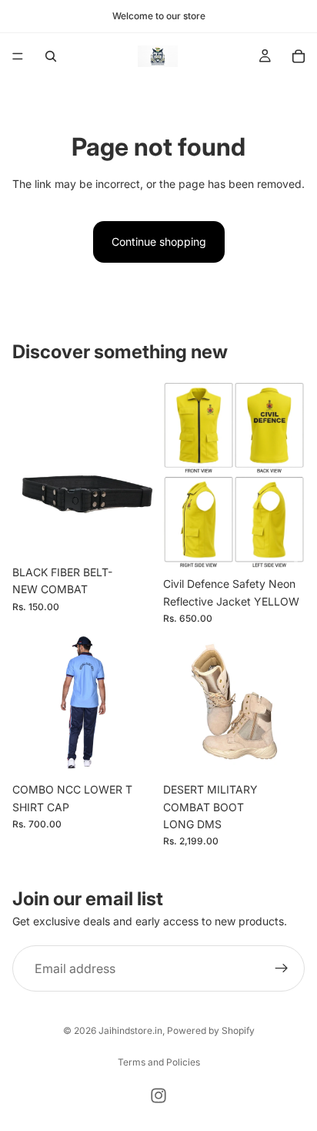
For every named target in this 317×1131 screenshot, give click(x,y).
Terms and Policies (159, 1062)
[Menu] (17, 56)
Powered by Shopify (211, 1030)
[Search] (51, 56)
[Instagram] (158, 1095)
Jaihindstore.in (130, 1030)
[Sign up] (281, 968)
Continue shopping (159, 241)
